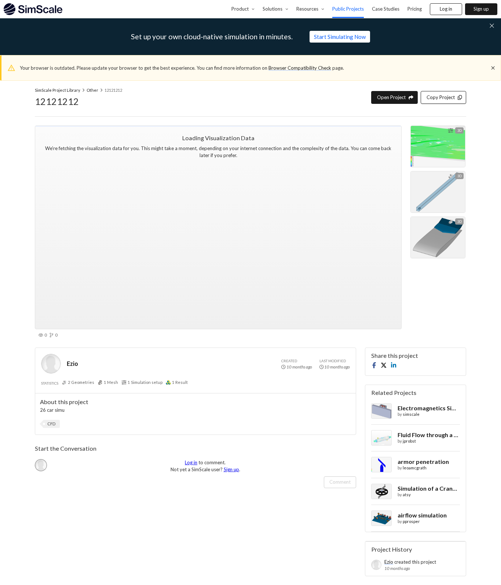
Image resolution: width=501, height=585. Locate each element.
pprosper (411, 521)
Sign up (481, 9)
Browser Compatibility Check (299, 68)
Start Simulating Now (340, 36)
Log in (446, 9)
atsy (407, 494)
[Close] (493, 68)
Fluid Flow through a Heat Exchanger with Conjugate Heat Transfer (429, 434)
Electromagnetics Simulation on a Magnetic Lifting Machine (429, 407)
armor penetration (423, 461)
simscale (411, 414)
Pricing (414, 9)
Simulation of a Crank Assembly (429, 488)
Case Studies (385, 9)
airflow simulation (422, 515)
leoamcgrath (415, 467)
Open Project (391, 97)
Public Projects (348, 9)
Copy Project (441, 97)
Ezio (72, 363)
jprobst (409, 441)
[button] (51, 424)
